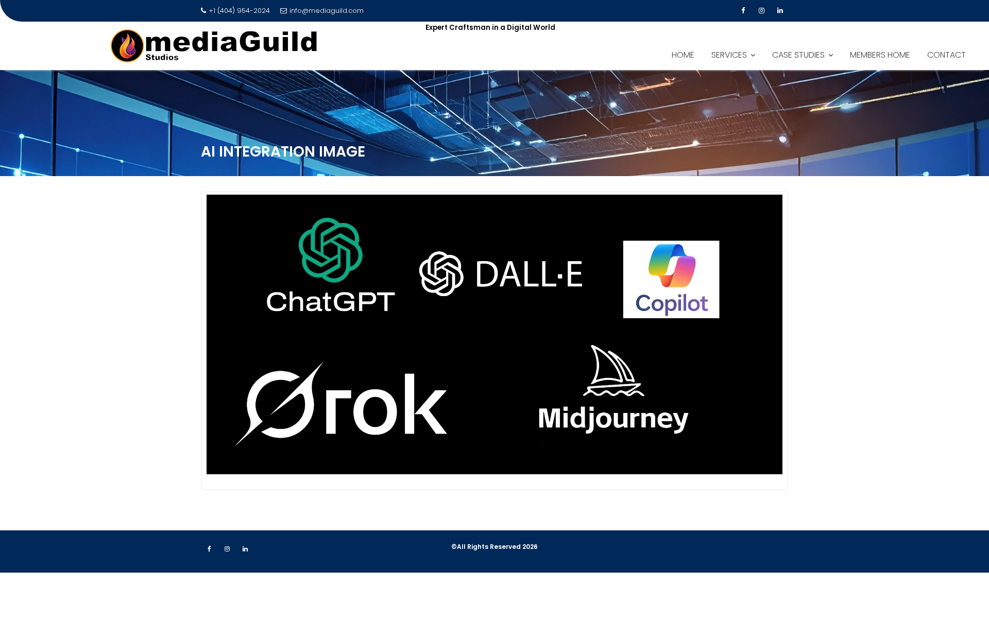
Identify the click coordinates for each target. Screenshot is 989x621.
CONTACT (946, 55)
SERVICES (729, 55)
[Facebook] (743, 11)
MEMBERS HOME (880, 55)
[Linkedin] (780, 11)
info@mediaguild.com (326, 10)
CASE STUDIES (798, 55)
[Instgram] (761, 11)
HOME (683, 55)
